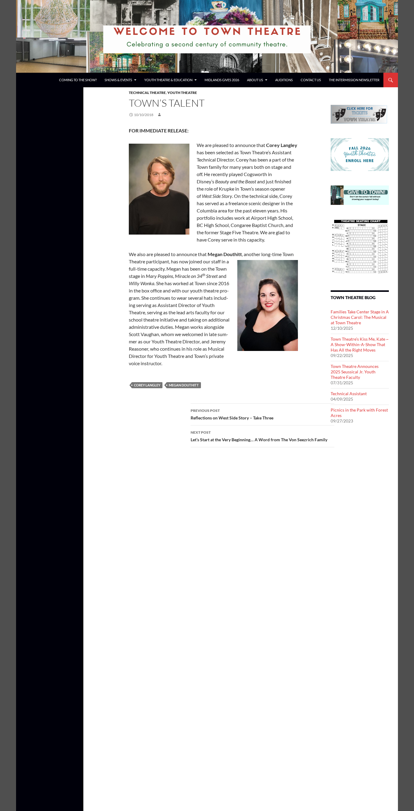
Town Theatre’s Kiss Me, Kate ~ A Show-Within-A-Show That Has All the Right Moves (360, 344)
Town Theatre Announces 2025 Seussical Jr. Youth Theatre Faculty (355, 372)
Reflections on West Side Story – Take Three (232, 414)
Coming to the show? (78, 80)
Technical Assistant (349, 393)
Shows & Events (118, 80)
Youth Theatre (182, 92)
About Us (255, 80)
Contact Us (311, 80)
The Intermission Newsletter (354, 80)
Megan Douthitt (184, 385)
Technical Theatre (147, 92)
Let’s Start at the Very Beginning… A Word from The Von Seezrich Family (259, 436)
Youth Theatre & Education (168, 80)
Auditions (284, 80)
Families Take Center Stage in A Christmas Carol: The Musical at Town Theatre (360, 317)
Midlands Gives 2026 (222, 80)
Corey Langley (147, 385)
